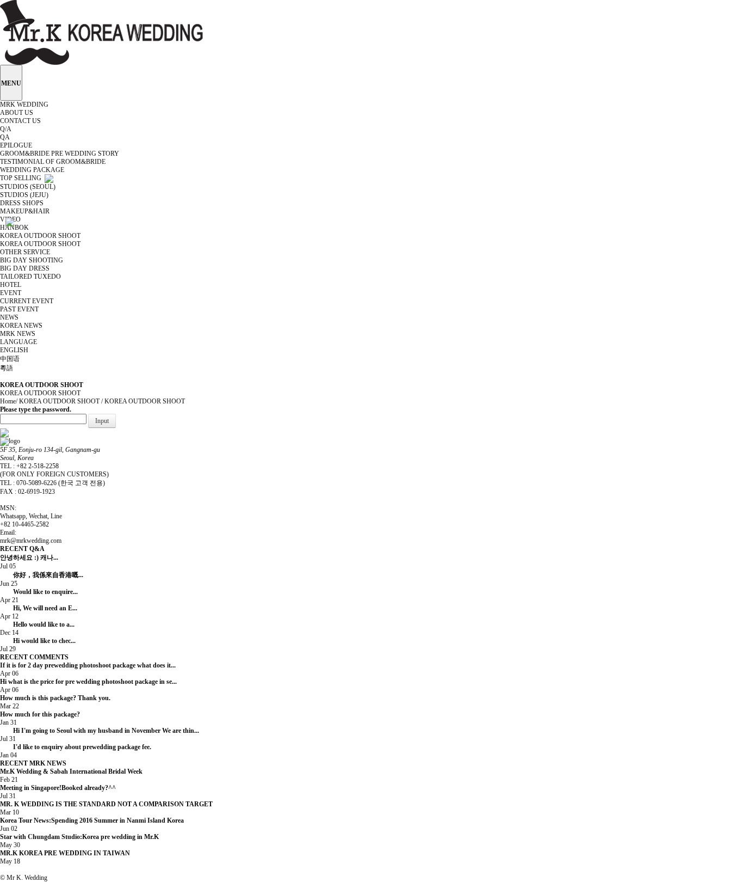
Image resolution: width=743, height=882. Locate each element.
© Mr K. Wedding (23, 877)
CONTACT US (21, 121)
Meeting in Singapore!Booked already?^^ (76, 788)
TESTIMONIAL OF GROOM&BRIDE (53, 162)
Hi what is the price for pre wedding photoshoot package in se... (88, 681)
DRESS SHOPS (22, 203)
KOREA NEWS (22, 325)
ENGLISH (15, 350)
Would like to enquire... (75, 592)
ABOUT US (17, 113)
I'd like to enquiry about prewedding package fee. (82, 747)
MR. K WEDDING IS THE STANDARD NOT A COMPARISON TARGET (113, 804)
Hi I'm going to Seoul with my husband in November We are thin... (106, 730)
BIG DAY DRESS (25, 268)
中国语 (10, 359)
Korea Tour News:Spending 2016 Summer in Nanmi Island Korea (94, 820)
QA (5, 137)
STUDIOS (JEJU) (25, 195)
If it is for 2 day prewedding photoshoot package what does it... (88, 665)
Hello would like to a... (74, 624)
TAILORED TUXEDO (31, 276)
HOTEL (11, 285)
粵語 (7, 368)
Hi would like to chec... (74, 641)
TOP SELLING (22, 178)
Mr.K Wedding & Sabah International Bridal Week (80, 771)
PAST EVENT (20, 309)
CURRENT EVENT (27, 301)
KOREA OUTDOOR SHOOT (41, 244)
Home (8, 401)
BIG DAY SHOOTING (32, 260)
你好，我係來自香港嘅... (71, 575)
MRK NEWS (18, 334)
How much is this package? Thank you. (55, 698)
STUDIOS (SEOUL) (28, 187)
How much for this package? (40, 714)
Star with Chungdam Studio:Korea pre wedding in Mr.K (87, 837)
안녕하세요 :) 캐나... (53, 557)
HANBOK (15, 227)
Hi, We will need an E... (75, 608)
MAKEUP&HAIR (25, 211)
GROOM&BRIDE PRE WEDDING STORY (60, 153)
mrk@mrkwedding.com (30, 540)
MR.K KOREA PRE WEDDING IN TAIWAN (88, 853)
